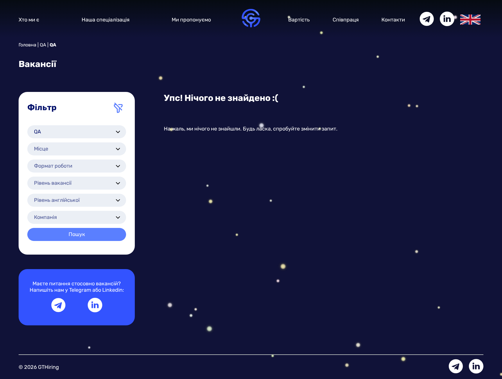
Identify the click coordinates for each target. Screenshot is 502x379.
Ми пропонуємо (191, 20)
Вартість (299, 20)
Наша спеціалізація (106, 20)
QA (43, 45)
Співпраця (346, 20)
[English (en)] (470, 19)
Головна (27, 45)
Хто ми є (29, 20)
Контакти (393, 20)
